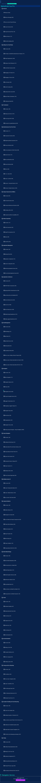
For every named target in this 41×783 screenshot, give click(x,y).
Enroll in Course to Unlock (20, 780)
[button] (0, 0)
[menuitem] (0, 2)
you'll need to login (25, 778)
